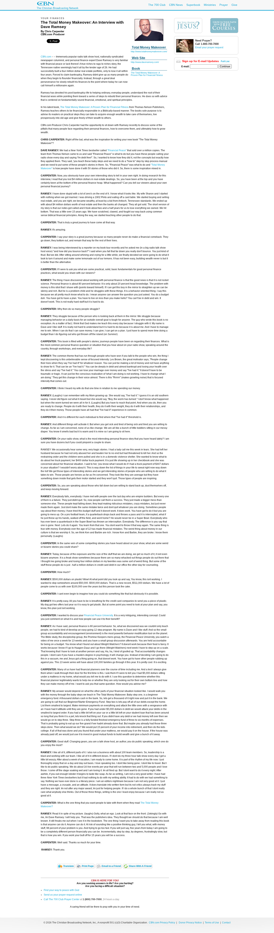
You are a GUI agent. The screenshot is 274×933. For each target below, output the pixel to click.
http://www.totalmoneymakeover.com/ (149, 51)
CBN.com (46, 56)
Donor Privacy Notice (190, 922)
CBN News (176, 4)
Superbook (193, 4)
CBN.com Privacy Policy (162, 922)
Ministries (210, 4)
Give (234, 4)
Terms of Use (212, 922)
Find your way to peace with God (61, 890)
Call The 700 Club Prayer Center (61, 899)
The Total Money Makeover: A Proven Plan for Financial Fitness (147, 73)
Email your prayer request (209, 47)
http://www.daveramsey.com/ (145, 62)
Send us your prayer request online (63, 894)
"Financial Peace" (117, 150)
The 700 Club (156, 4)
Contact (226, 922)
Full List (225, 61)
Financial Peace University (98, 615)
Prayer (223, 4)
